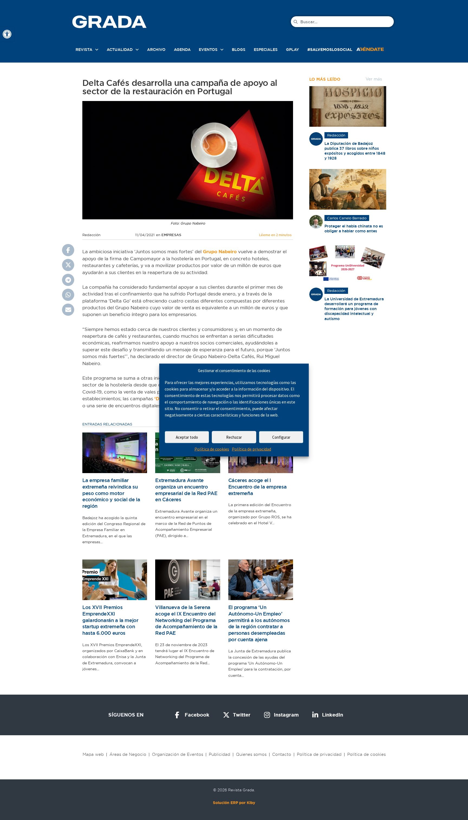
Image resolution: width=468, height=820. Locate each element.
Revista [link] (84, 49)
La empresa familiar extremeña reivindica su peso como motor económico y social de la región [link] (111, 493)
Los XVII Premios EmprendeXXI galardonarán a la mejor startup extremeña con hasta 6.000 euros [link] (110, 620)
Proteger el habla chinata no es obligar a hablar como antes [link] (353, 228)
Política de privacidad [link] (251, 449)
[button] (68, 250)
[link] (7, 34)
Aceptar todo (187, 437)
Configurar (281, 437)
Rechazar (234, 437)
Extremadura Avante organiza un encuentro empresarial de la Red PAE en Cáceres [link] (186, 490)
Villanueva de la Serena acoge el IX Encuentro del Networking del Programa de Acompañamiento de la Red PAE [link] (186, 620)
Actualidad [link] (120, 49)
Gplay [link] (292, 49)
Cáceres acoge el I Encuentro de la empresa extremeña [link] (257, 486)
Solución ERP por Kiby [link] (234, 802)
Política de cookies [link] (211, 449)
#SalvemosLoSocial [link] (329, 49)
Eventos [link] (208, 49)
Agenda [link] (182, 49)
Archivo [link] (156, 49)
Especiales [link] (266, 49)
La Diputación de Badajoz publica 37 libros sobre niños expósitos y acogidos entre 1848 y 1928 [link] (354, 151)
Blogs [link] (238, 49)
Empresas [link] (171, 235)
